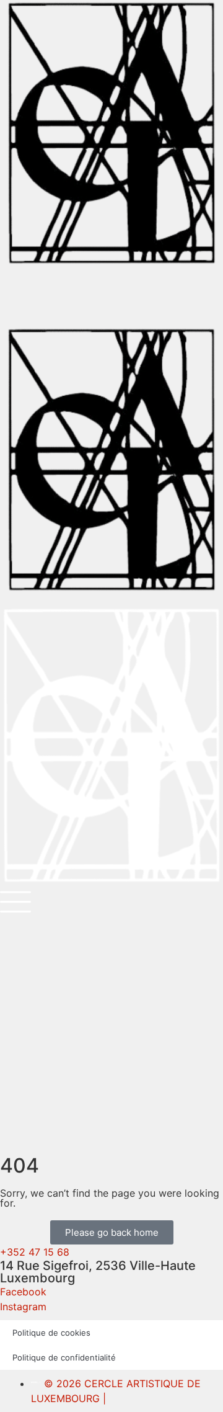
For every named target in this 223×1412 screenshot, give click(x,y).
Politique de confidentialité (64, 1357)
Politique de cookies (51, 1333)
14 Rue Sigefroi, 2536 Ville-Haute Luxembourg (98, 1271)
